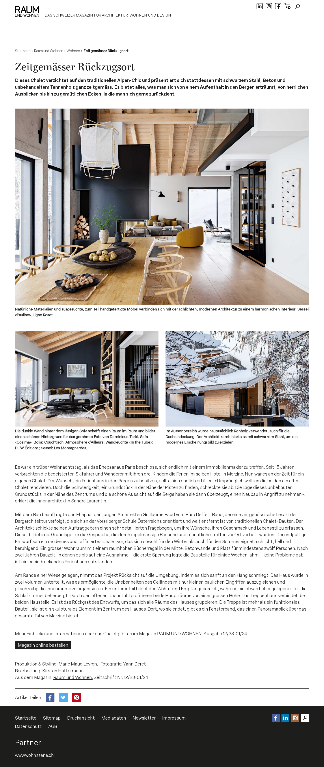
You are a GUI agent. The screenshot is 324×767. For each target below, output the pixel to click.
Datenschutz (28, 726)
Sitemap (52, 718)
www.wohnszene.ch (34, 755)
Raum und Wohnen (72, 677)
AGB (52, 726)
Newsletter (144, 718)
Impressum (174, 718)
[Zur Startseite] (27, 11)
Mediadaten (113, 718)
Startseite (25, 718)
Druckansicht (81, 718)
